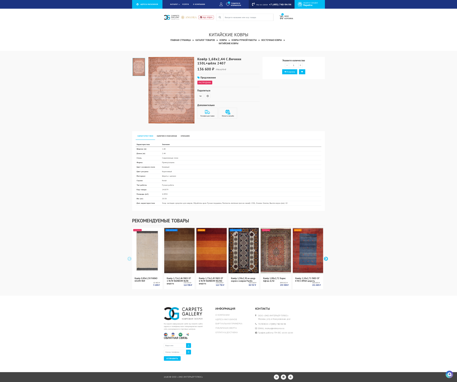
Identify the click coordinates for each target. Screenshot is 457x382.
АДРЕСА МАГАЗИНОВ (226, 319)
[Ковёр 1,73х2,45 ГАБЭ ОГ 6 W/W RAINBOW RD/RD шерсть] (211, 250)
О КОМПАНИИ (199, 4)
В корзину (290, 72)
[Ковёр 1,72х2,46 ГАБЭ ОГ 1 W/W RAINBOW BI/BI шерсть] (179, 250)
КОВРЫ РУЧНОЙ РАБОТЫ (244, 40)
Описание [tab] (185, 136)
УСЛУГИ (185, 4)
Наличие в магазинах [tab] (167, 136)
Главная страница (180, 40)
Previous (129, 259)
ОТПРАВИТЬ (172, 358)
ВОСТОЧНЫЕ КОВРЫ (271, 40)
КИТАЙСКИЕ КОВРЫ (228, 43)
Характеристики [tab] (145, 136)
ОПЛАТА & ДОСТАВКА (226, 332)
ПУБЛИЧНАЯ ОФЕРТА (226, 328)
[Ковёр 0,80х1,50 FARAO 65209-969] (147, 250)
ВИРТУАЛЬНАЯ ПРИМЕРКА (228, 324)
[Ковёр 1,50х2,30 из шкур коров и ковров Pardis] (243, 250)
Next (326, 259)
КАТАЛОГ (174, 4)
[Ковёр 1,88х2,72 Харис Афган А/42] (276, 250)
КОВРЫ (223, 40)
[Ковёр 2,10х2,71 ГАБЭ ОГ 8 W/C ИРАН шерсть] (308, 250)
